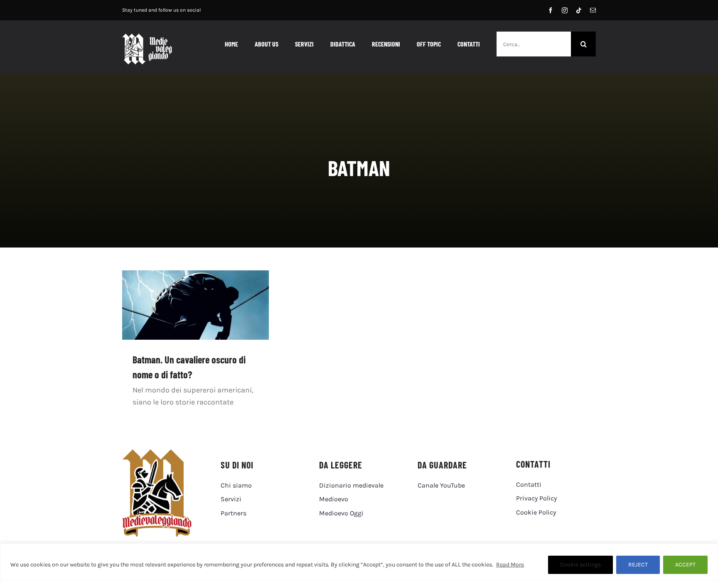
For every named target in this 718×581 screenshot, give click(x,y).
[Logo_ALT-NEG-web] (147, 37)
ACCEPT (685, 564)
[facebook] (550, 10)
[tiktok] (579, 10)
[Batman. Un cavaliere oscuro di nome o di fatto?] (195, 305)
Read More (510, 564)
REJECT (638, 564)
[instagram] (565, 10)
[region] (359, 562)
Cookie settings (580, 564)
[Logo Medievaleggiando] (157, 453)
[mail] (593, 10)
